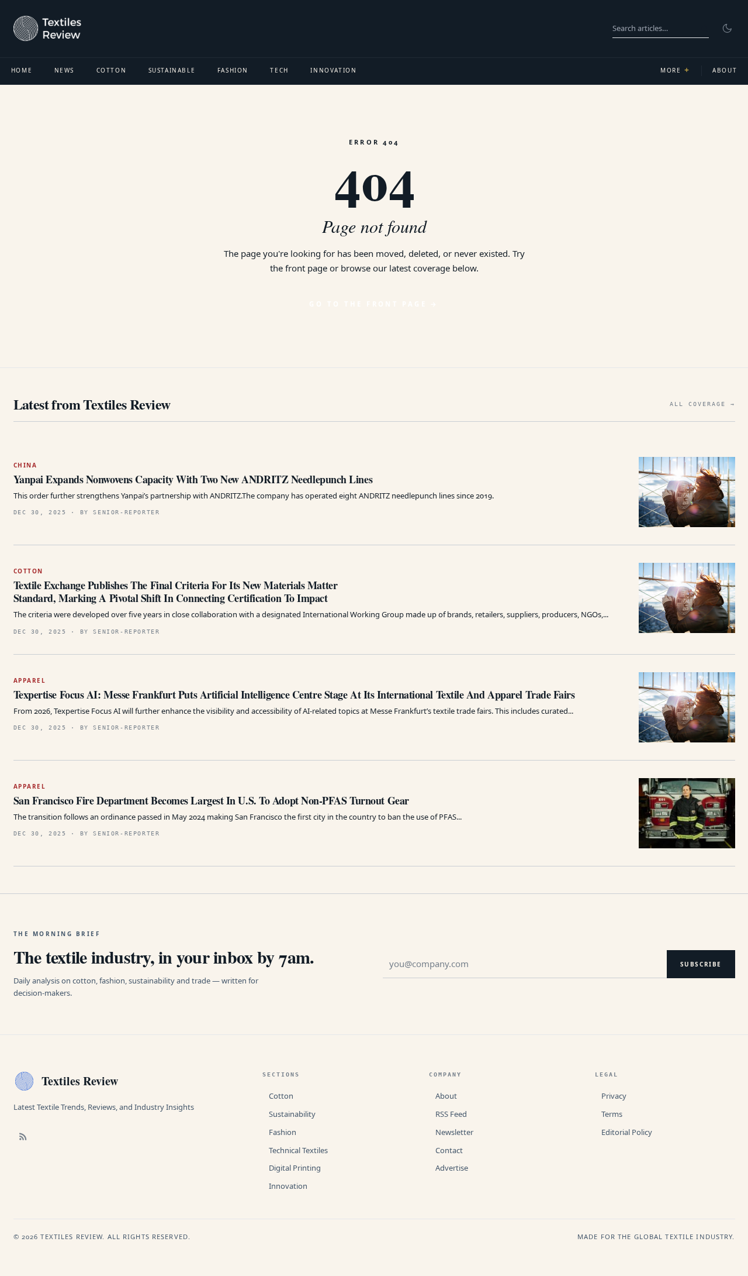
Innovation (333, 70)
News (64, 70)
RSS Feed (451, 1114)
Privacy (613, 1096)
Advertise (451, 1167)
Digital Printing (295, 1167)
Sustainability (292, 1114)
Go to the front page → (373, 304)
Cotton (111, 70)
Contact (449, 1150)
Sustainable (172, 70)
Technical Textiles (298, 1150)
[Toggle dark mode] (727, 28)
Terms (611, 1114)
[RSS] (23, 1136)
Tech (279, 70)
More (675, 69)
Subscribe (701, 964)
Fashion (232, 70)
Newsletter (454, 1132)
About (446, 1096)
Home (21, 70)
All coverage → (702, 404)
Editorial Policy (626, 1132)
